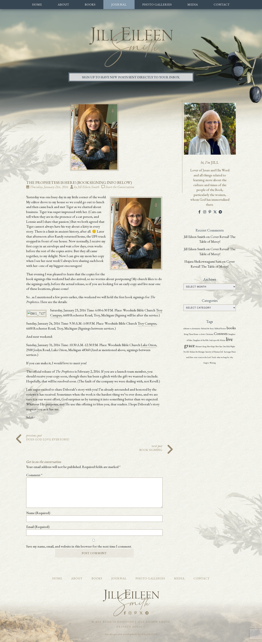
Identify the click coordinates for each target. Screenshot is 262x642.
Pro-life (186, 352)
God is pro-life (214, 340)
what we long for (223, 357)
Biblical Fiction (220, 328)
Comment (34, 475)
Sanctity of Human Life (214, 352)
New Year (218, 346)
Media (192, 4)
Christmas (209, 334)
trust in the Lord (204, 357)
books (231, 327)
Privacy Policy (131, 626)
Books (90, 4)
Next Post (150, 447)
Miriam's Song (201, 346)
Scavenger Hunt (230, 352)
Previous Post (48, 437)
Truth (213, 357)
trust (195, 357)
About (63, 4)
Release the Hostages (197, 352)
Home (37, 4)
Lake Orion (148, 345)
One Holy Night (229, 346)
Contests (221, 333)
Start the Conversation (120, 187)
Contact (222, 4)
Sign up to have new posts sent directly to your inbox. (131, 77)
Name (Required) (38, 513)
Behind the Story (207, 328)
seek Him (189, 357)
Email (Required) (37, 527)
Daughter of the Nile (201, 340)
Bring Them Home (191, 334)
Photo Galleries (157, 4)
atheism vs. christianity (192, 328)
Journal (119, 4)
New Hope (211, 346)
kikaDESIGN (149, 634)
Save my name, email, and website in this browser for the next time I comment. (79, 546)
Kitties (222, 340)
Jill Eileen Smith (194, 237)
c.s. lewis (202, 334)
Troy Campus (147, 323)
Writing (213, 363)
